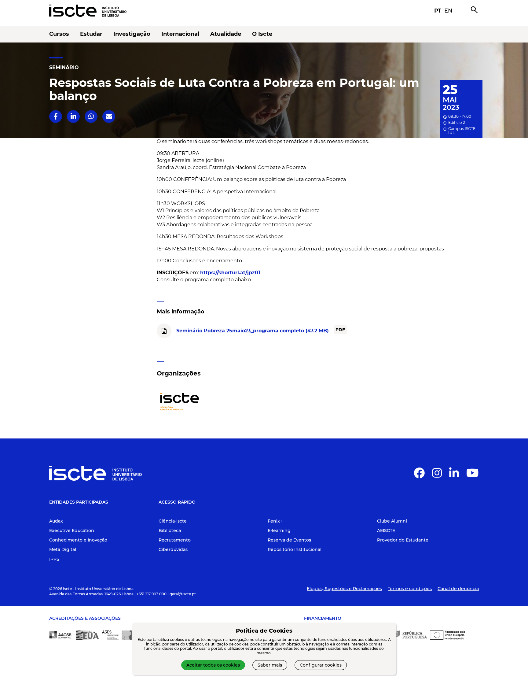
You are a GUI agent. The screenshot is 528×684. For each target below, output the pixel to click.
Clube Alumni (392, 521)
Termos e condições (410, 588)
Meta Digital (62, 549)
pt (437, 10)
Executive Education (71, 530)
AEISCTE (386, 530)
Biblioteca (170, 530)
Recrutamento (175, 540)
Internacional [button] (180, 34)
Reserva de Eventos (289, 540)
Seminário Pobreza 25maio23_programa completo (252, 331)
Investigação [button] (131, 34)
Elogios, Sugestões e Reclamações (344, 588)
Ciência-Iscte (173, 521)
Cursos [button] (59, 34)
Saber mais (270, 665)
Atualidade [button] (225, 34)
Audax (56, 521)
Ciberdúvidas (173, 549)
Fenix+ (275, 521)
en (448, 10)
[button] (56, 116)
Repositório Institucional (294, 549)
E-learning (279, 530)
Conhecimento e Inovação (78, 540)
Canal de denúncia (458, 588)
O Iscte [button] (262, 34)
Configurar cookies (321, 665)
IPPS (54, 559)
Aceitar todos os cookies (213, 665)
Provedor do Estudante (402, 540)
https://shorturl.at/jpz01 (230, 272)
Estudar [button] (91, 34)
